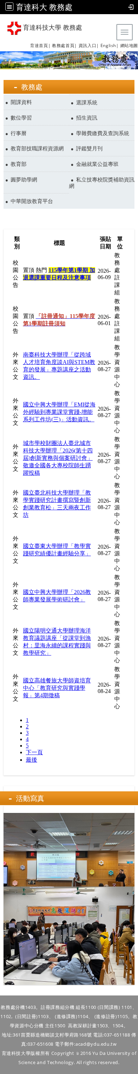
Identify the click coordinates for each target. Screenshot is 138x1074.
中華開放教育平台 (32, 200)
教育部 (19, 163)
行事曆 (19, 133)
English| (109, 45)
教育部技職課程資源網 (37, 148)
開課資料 (21, 101)
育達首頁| (40, 45)
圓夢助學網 (24, 179)
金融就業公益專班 (97, 163)
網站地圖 (129, 45)
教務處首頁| (64, 45)
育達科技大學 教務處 (51, 27)
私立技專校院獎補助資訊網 (101, 183)
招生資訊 (86, 117)
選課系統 (86, 102)
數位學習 (21, 117)
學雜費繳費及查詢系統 (102, 133)
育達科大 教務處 (44, 6)
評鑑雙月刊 (89, 148)
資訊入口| (89, 45)
